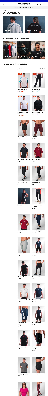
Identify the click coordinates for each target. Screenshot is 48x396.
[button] (37, 4)
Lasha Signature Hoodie (38, 112)
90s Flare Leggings (37, 89)
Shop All (5, 10)
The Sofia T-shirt (36, 159)
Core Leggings (36, 182)
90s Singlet (21, 205)
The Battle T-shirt (22, 231)
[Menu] (3, 4)
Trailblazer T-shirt (22, 347)
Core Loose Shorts (22, 136)
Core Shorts (35, 136)
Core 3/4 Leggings (22, 182)
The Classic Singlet (37, 322)
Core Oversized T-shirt (24, 159)
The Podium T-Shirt (23, 89)
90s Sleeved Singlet (37, 254)
